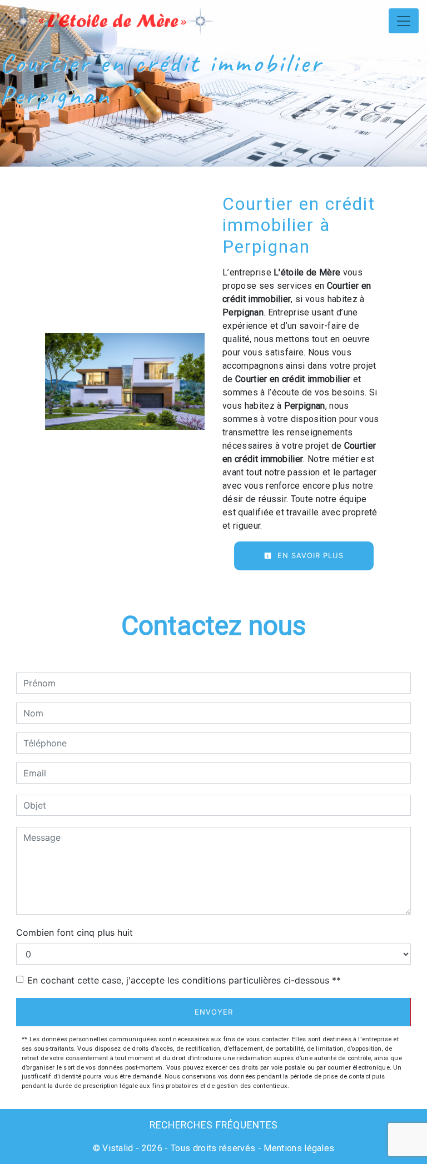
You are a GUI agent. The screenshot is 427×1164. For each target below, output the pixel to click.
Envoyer (214, 1011)
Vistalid (117, 1148)
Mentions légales (297, 1148)
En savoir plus (309, 555)
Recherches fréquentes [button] (214, 1125)
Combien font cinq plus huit (74, 932)
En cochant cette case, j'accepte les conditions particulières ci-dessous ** (184, 980)
